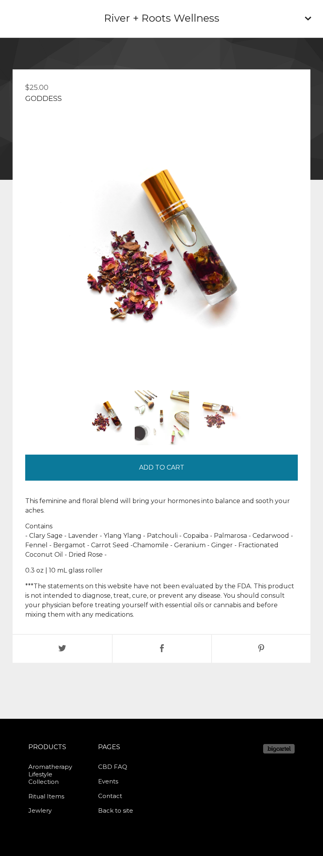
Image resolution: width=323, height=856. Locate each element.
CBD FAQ (112, 766)
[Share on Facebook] (162, 649)
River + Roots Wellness (161, 18)
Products (47, 747)
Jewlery (40, 810)
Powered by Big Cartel (279, 748)
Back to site (115, 810)
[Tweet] (62, 649)
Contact (110, 796)
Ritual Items (46, 796)
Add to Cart (161, 467)
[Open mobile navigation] (308, 18)
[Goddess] (107, 417)
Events (108, 781)
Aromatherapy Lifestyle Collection (50, 774)
